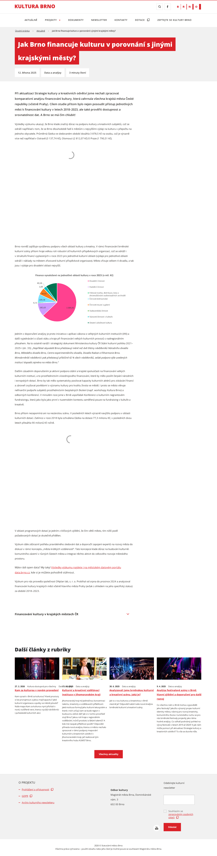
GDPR (25, 796)
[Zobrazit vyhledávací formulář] (159, 6)
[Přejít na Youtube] (156, 828)
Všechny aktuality (108, 754)
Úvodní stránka (22, 30)
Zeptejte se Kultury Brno (174, 19)
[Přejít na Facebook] (167, 6)
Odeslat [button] (172, 827)
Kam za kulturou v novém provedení (37, 690)
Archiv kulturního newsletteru (38, 802)
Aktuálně (31, 19)
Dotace (140, 19)
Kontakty (121, 19)
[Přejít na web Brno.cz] (189, 7)
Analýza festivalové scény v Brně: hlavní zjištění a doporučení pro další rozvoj (179, 694)
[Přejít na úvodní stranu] (35, 8)
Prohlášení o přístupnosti (35, 789)
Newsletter (99, 19)
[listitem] (74, 614)
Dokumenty (76, 19)
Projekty (51, 19)
